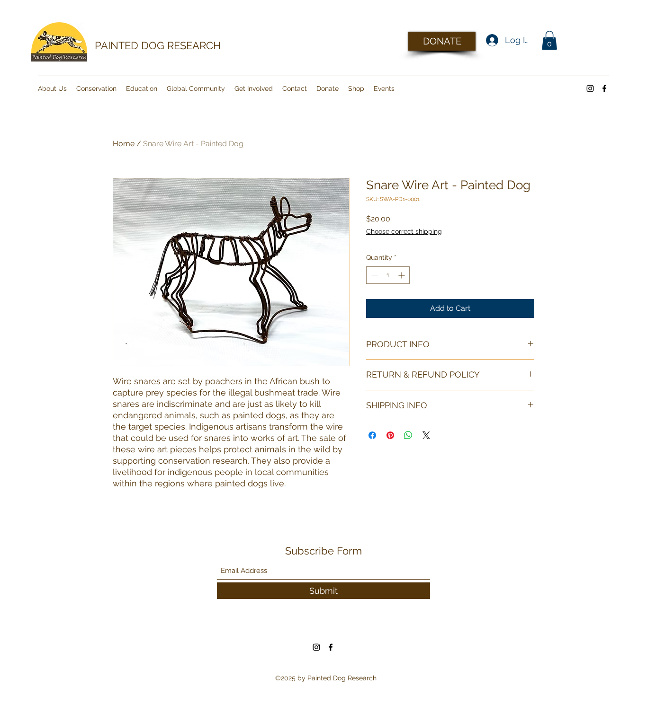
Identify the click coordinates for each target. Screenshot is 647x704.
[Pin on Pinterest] (390, 435)
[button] (549, 40)
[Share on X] (426, 435)
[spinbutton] (387, 275)
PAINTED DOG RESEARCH (158, 45)
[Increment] (402, 275)
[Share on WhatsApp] (408, 435)
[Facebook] (604, 88)
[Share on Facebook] (372, 435)
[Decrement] (373, 275)
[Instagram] (590, 88)
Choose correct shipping (404, 231)
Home (124, 143)
